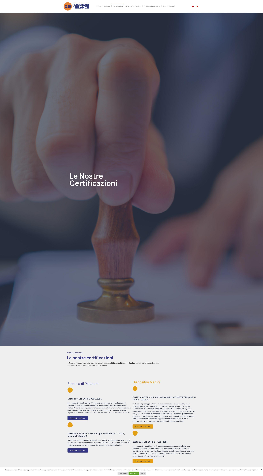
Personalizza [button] (123, 473)
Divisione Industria (132, 6)
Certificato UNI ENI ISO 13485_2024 (150, 441)
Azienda (107, 6)
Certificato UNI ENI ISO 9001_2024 (84, 398)
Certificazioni (118, 6)
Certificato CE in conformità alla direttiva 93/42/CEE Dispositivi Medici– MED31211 (164, 398)
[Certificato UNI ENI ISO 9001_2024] (70, 390)
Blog (164, 6)
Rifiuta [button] (143, 473)
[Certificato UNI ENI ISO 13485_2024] (135, 433)
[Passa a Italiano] (197, 6)
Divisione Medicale (151, 6)
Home (99, 6)
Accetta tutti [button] (134, 473)
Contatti (172, 6)
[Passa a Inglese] (193, 6)
